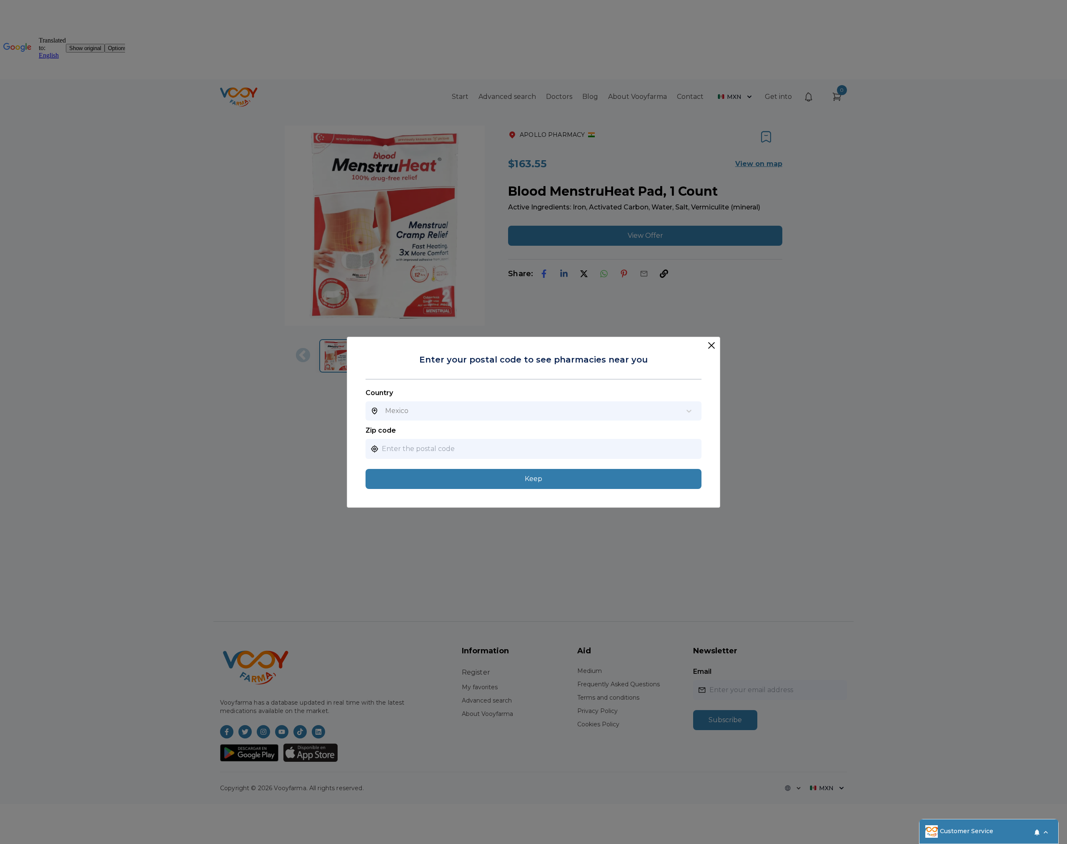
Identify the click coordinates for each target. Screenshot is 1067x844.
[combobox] (385, 411)
